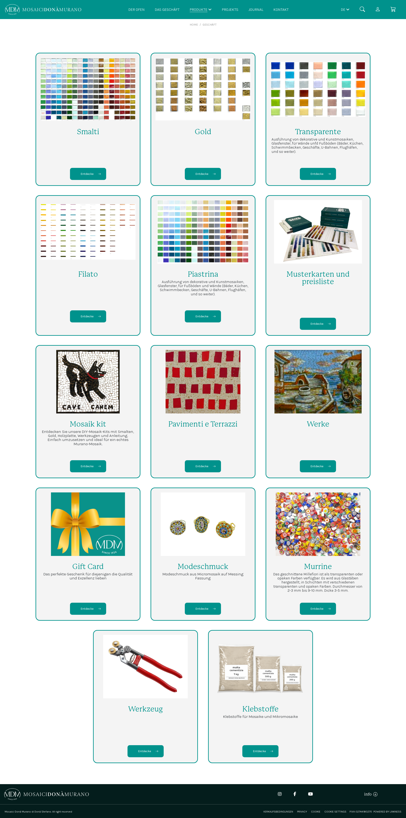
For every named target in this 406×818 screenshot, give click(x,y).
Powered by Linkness (387, 811)
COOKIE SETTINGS (335, 811)
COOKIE (315, 811)
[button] (345, 9)
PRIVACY (302, 811)
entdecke (87, 174)
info (368, 794)
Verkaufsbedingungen (278, 811)
